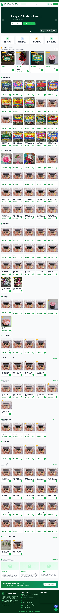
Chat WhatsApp (6, 605)
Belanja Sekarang (52, 23)
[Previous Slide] (3, 20)
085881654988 (50, 584)
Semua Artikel (54, 559)
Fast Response (55, 0)
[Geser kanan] (57, 49)
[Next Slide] (56, 20)
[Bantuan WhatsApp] (56, 609)
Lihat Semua (55, 78)
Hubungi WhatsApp (8, 23)
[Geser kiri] (54, 49)
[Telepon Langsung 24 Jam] (56, 606)
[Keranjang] (51, 4)
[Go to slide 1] (28, 31)
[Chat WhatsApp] (48, 4)
